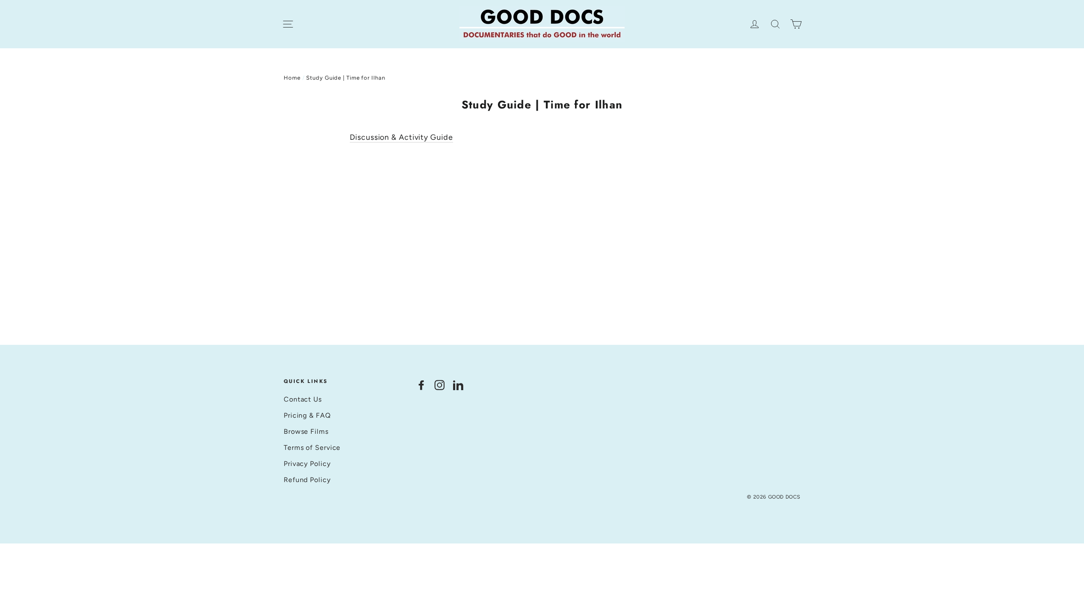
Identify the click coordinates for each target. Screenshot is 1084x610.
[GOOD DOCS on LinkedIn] (458, 385)
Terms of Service (312, 448)
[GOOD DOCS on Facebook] (421, 385)
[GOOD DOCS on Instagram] (439, 385)
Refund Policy (307, 480)
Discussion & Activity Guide (401, 137)
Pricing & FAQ (307, 415)
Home (292, 78)
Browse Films (306, 431)
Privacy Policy (307, 464)
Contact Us (303, 399)
